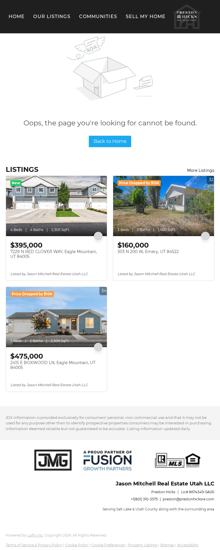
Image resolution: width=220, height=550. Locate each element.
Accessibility (188, 545)
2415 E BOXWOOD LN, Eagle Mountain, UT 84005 (52, 365)
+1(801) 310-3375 (144, 499)
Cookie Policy (77, 545)
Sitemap (167, 545)
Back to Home (110, 141)
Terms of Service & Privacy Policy (34, 545)
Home (17, 16)
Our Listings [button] (51, 16)
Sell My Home (146, 16)
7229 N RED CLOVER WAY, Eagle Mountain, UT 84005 (53, 254)
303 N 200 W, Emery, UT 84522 (148, 251)
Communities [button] (98, 16)
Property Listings (142, 545)
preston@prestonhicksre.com (188, 499)
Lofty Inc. (36, 535)
